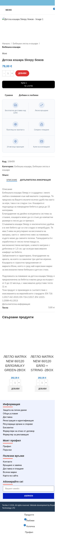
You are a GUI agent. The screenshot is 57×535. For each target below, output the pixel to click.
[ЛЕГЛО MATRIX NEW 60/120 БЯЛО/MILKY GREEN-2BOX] (15, 335)
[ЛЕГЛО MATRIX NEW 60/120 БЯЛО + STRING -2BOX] (42, 335)
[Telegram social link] (35, 3)
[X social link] (25, 3)
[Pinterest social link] (28, 3)
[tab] (11, 180)
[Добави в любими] (22, 351)
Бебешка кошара (11, 47)
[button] (15, 389)
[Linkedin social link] (32, 3)
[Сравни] (6, 351)
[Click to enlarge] (7, 15)
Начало (6, 43)
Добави (22, 73)
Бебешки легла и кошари (25, 43)
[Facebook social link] (21, 3)
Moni (4, 53)
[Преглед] (14, 351)
